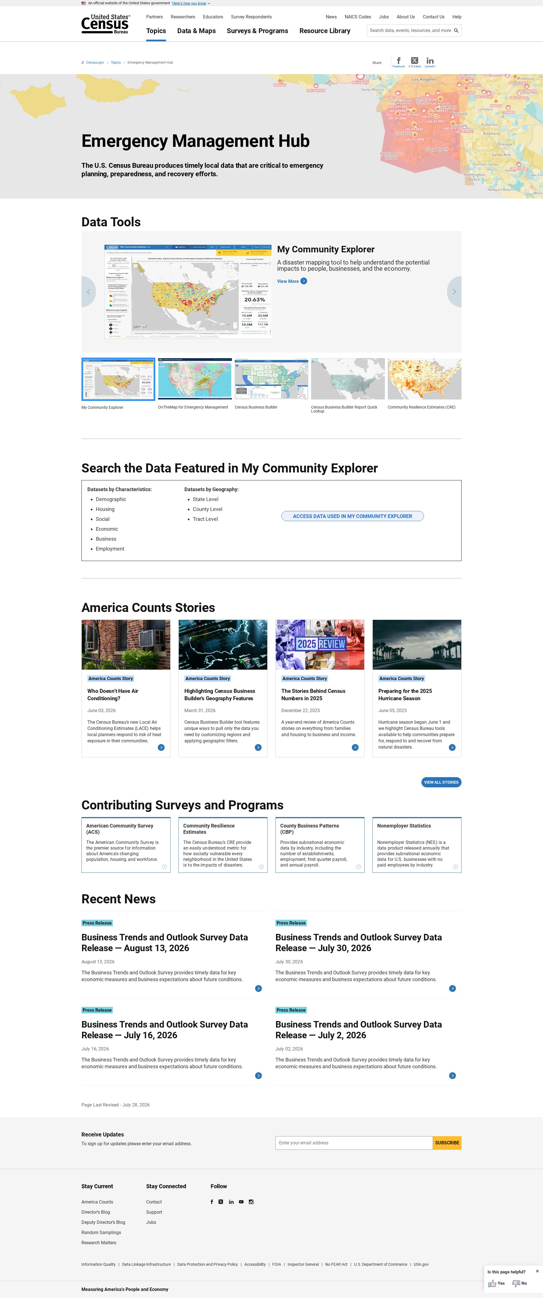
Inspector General (303, 1264)
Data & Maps (196, 31)
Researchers (183, 17)
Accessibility (255, 1264)
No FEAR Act (336, 1264)
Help (457, 17)
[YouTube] (241, 1202)
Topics (156, 31)
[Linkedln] (231, 1202)
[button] (88, 291)
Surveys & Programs (257, 31)
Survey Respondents (251, 17)
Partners (154, 17)
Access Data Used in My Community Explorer (352, 516)
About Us (406, 17)
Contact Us (434, 17)
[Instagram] (251, 1202)
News (331, 17)
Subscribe (447, 1143)
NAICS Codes (358, 17)
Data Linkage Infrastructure (146, 1264)
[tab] (118, 387)
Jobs (384, 17)
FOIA (276, 1264)
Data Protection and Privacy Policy (207, 1264)
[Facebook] (213, 1202)
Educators (213, 17)
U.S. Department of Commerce (380, 1264)
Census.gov (95, 63)
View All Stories (441, 782)
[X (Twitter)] (221, 1202)
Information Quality (98, 1264)
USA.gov (421, 1264)
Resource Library (324, 31)
